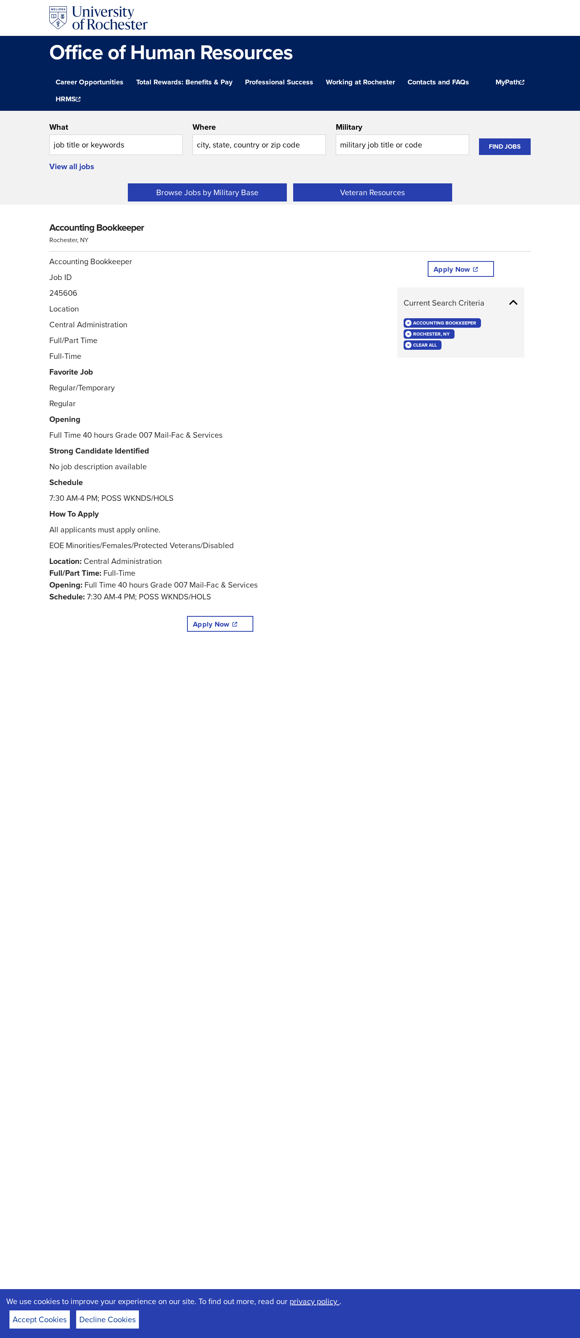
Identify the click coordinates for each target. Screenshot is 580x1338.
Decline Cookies (107, 1319)
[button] (460, 302)
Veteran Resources (372, 192)
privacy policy (314, 1301)
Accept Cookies (40, 1319)
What (58, 127)
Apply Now (211, 624)
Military (349, 127)
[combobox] (116, 138)
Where (204, 127)
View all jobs (71, 166)
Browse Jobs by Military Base (207, 192)
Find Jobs (505, 146)
